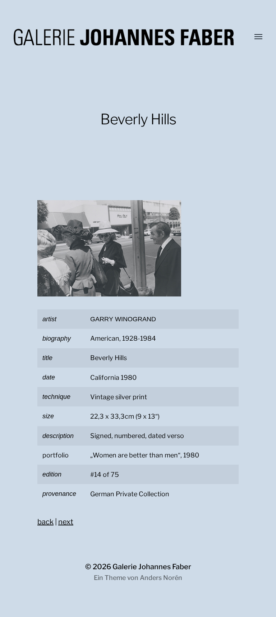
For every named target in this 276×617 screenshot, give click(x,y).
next (65, 521)
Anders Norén (161, 577)
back (45, 521)
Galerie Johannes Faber (151, 566)
